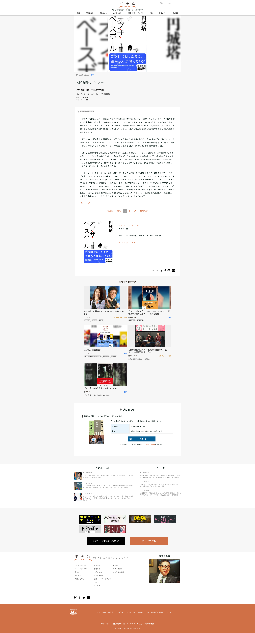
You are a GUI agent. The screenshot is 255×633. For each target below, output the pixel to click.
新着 (78, 13)
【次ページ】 (85, 203)
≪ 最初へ (111, 211)
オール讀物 (118, 569)
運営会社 (78, 572)
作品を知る (103, 13)
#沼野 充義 (140, 320)
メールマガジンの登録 (148, 444)
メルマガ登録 (149, 540)
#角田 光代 (132, 359)
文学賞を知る (117, 13)
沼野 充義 (80, 90)
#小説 (86, 100)
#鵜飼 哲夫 (147, 359)
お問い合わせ (79, 579)
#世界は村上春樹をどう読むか (92, 356)
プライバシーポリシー (83, 569)
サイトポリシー (80, 565)
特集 (151, 13)
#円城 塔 (94, 320)
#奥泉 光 (139, 359)
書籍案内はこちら (106, 541)
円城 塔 (82, 111)
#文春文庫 (84, 97)
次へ (136, 211)
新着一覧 (97, 565)
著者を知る (89, 13)
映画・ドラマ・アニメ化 (135, 13)
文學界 (116, 565)
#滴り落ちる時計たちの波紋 (101, 395)
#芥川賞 (101, 320)
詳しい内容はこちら (127, 242)
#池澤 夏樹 (132, 320)
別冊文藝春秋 (119, 572)
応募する (137, 439)
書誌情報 (175, 13)
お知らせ (78, 575)
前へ (119, 211)
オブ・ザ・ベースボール (129, 225)
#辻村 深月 (87, 320)
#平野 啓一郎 (87, 395)
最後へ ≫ (144, 211)
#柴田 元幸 (106, 356)
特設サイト (162, 13)
